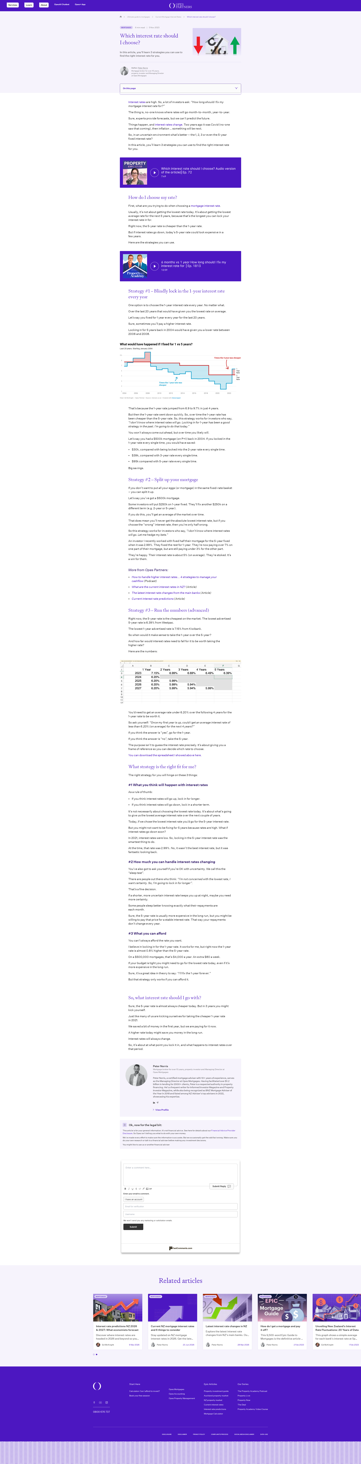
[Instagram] (106, 1402)
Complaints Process (219, 1434)
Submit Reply (219, 1186)
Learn (29, 5)
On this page (129, 88)
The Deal (242, 1404)
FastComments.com (182, 1248)
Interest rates (137, 102)
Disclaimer (182, 1434)
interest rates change (168, 124)
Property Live (244, 1395)
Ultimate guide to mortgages (138, 17)
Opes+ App (80, 4)
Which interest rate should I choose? (201, 17)
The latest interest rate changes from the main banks (166, 593)
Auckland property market (216, 1395)
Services (12, 5)
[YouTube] (100, 1402)
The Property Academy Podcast (252, 1391)
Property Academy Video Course (253, 1409)
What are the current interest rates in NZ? (158, 587)
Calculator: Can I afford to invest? (144, 1391)
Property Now (244, 1400)
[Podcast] (94, 1402)
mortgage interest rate (205, 205)
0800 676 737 (101, 1411)
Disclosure (167, 1434)
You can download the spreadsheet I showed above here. (165, 755)
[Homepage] (121, 16)
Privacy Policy (199, 1434)
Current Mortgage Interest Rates (168, 17)
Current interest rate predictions (153, 598)
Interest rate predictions (215, 1409)
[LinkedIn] (154, 1103)
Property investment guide (216, 1391)
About (44, 5)
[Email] (158, 1103)
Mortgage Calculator (213, 1413)
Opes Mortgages (176, 1389)
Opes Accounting (177, 1393)
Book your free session (139, 1395)
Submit (133, 1227)
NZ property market (213, 1400)
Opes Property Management (182, 1398)
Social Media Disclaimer (244, 1434)
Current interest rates (213, 1404)
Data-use (264, 1434)
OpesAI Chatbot (61, 4)
